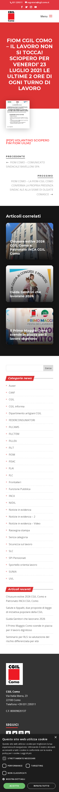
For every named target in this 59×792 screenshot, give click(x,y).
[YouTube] (35, 8)
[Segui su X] (14, 733)
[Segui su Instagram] (21, 733)
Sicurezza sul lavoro (20, 544)
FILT (11, 447)
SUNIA (13, 571)
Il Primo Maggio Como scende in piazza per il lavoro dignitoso (29, 335)
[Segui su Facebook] (8, 733)
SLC (11, 551)
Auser (12, 385)
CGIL (11, 399)
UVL (11, 578)
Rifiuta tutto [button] (41, 786)
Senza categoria (18, 537)
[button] (29, 779)
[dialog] (29, 763)
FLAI (11, 468)
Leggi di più (26, 753)
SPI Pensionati (17, 558)
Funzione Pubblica (19, 489)
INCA (12, 496)
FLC (11, 475)
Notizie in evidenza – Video (24, 523)
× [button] (55, 737)
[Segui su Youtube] (27, 733)
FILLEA (13, 441)
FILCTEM (14, 434)
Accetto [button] (14, 786)
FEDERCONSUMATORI (22, 420)
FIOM (12, 454)
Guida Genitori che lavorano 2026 (25, 619)
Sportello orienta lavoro (23, 564)
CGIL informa (16, 406)
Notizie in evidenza (20, 509)
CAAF (12, 392)
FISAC (12, 461)
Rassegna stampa (19, 530)
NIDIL (12, 502)
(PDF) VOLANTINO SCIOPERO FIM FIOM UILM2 (27, 142)
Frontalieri (15, 482)
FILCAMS (14, 427)
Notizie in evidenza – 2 (22, 516)
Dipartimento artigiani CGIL (25, 413)
